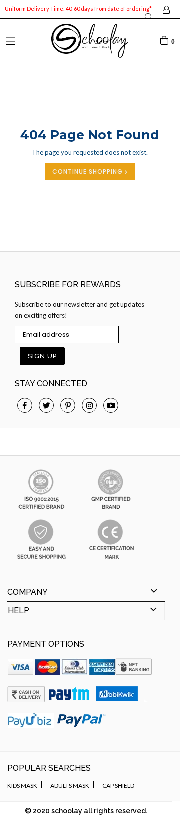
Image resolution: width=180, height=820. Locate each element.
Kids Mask (23, 786)
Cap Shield (118, 786)
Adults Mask (70, 786)
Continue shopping (88, 172)
